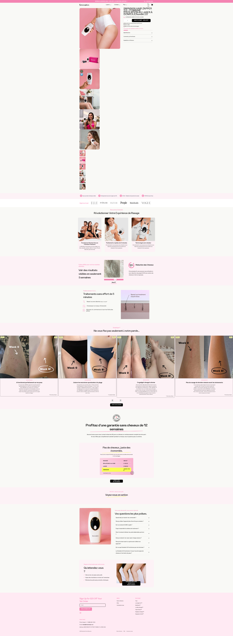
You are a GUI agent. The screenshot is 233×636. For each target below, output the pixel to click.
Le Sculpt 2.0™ (138, 603)
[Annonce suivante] (143, 1)
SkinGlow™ (137, 605)
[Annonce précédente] (80, 1)
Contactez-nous (120, 605)
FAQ (118, 603)
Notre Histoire (119, 631)
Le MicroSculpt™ (139, 607)
